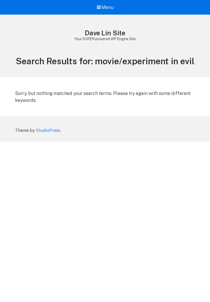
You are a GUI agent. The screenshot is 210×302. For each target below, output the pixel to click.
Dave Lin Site (105, 33)
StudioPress (48, 130)
